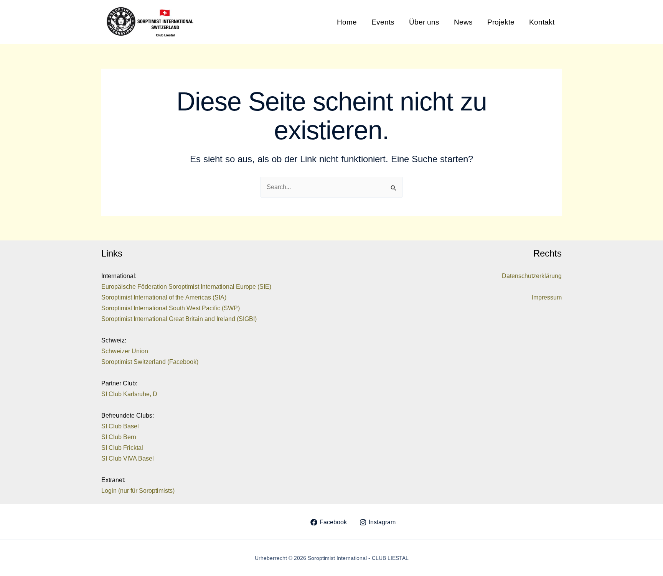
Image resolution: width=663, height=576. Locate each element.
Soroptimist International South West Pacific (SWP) (170, 308)
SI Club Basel (120, 426)
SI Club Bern (118, 437)
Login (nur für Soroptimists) (138, 490)
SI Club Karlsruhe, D (129, 394)
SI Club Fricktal (122, 447)
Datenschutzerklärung (532, 276)
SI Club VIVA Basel (127, 458)
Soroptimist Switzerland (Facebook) (149, 362)
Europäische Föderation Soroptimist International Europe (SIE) (186, 286)
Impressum (547, 297)
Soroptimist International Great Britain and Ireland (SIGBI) (179, 319)
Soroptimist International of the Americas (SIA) (163, 297)
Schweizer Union (124, 351)
